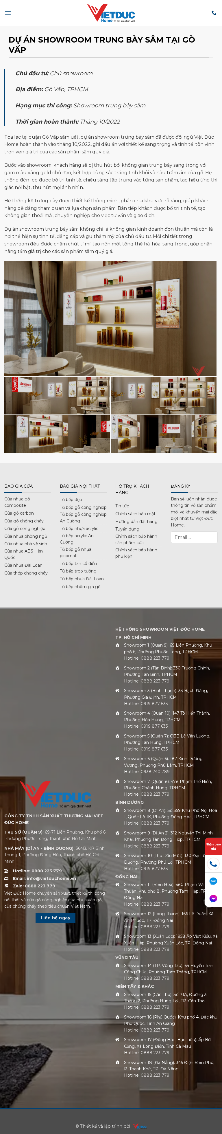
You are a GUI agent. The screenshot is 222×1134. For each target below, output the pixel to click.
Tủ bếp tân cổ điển (78, 563)
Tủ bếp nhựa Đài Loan (82, 578)
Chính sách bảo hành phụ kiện (136, 553)
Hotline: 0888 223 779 (37, 871)
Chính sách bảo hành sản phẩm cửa (136, 539)
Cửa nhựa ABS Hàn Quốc (23, 554)
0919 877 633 (154, 703)
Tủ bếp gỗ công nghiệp (83, 507)
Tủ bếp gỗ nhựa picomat (75, 552)
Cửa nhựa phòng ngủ (25, 536)
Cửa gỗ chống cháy (24, 521)
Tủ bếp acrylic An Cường (77, 539)
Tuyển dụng (127, 529)
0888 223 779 (155, 658)
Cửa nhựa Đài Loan (23, 565)
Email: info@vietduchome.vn (44, 878)
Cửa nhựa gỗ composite (17, 502)
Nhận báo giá (213, 847)
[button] (7, 13)
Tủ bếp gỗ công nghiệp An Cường (83, 517)
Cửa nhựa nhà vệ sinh (25, 543)
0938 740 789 (155, 771)
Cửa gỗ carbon (19, 513)
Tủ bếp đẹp (71, 499)
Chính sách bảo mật (135, 513)
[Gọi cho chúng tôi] (214, 13)
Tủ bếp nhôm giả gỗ (80, 586)
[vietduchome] (138, 1126)
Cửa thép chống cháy (26, 573)
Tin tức (122, 506)
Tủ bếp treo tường (78, 571)
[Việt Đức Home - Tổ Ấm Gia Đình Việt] (111, 13)
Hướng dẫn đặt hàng (136, 521)
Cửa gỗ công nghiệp (24, 528)
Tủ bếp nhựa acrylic (79, 528)
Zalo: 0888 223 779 (34, 886)
